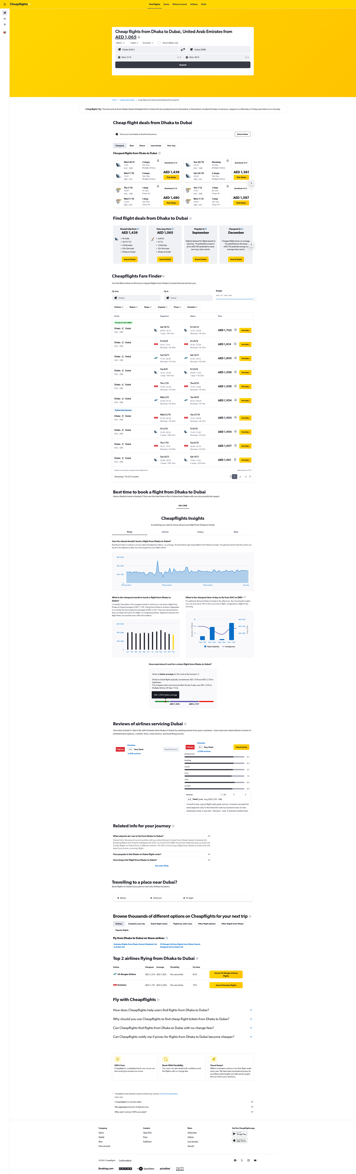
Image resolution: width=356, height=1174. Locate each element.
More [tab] (236, 532)
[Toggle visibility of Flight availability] (211, 647)
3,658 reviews (134, 753)
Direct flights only (170, 43)
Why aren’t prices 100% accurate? (131, 1112)
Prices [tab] (129, 532)
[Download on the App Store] (239, 1140)
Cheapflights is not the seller (128, 1102)
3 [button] (245, 476)
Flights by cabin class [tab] (182, 924)
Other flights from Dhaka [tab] (232, 924)
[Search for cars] (4, 18)
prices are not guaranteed (168, 1094)
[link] (130, 259)
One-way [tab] (171, 145)
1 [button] (234, 476)
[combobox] (120, 42)
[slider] (254, 299)
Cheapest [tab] (119, 145)
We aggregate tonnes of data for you (132, 1107)
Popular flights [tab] (121, 930)
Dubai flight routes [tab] (159, 924)
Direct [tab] (142, 145)
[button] (5, 4)
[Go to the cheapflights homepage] (20, 4)
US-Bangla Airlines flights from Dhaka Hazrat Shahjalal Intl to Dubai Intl (180, 945)
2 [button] (240, 476)
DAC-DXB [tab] (183, 505)
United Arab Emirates (127, 100)
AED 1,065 (126, 36)
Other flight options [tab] (207, 924)
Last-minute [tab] (156, 145)
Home (114, 100)
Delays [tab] (200, 532)
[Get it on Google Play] (239, 1133)
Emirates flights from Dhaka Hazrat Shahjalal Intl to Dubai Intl (135, 945)
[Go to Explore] (4, 24)
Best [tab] (132, 145)
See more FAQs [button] (162, 866)
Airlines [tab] (165, 532)
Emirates (131, 745)
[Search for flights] (4, 13)
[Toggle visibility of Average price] (228, 647)
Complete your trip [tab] (136, 924)
